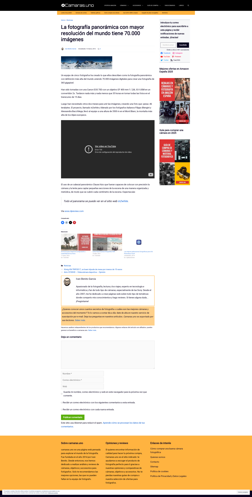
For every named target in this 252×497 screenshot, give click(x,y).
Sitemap (154, 466)
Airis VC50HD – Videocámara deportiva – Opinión (84, 272)
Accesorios (137, 5)
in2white (123, 201)
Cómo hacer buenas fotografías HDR (104, 251)
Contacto (154, 462)
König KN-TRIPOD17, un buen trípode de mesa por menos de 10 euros (93, 269)
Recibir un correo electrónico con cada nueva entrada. (88, 409)
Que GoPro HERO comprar (130, 13)
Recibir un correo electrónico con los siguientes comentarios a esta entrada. (99, 402)
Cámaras (123, 5)
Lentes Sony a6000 (66, 13)
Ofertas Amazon (110, 5)
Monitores (165, 13)
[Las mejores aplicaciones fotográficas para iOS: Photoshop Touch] (139, 242)
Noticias (67, 266)
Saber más (80, 320)
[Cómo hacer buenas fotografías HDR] (107, 242)
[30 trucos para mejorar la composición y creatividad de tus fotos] (76, 242)
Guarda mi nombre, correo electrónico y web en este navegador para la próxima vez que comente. (105, 394)
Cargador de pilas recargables (150, 13)
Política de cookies (159, 471)
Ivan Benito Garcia (70, 49)
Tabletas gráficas (95, 13)
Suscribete (183, 45)
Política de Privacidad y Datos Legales (168, 476)
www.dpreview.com (74, 211)
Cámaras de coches (81, 13)
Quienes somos (157, 457)
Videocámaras (170, 5)
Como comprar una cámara (111, 13)
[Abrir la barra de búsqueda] (188, 5)
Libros (181, 5)
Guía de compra (152, 5)
